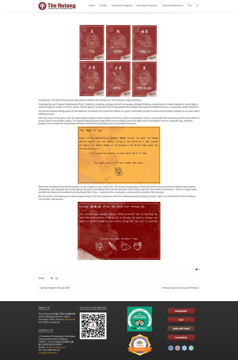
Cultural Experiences (172, 5)
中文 (189, 5)
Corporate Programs (122, 5)
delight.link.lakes (47, 353)
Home (92, 5)
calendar (68, 319)
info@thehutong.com (55, 347)
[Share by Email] (56, 278)
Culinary (103, 5)
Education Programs (147, 5)
